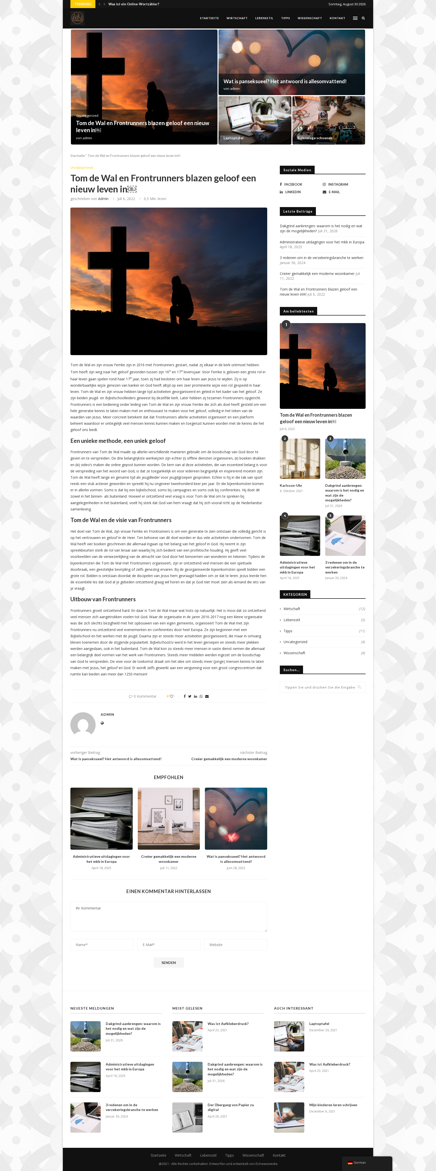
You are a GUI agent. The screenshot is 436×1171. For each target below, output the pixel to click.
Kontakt (337, 18)
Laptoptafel (319, 1023)
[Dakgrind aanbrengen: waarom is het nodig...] (144, 87)
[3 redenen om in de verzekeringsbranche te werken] (345, 536)
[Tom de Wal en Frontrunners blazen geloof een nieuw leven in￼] (323, 366)
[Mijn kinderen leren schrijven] (289, 1117)
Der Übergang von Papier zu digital (231, 1107)
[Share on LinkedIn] (195, 696)
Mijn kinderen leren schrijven (333, 1105)
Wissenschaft (310, 18)
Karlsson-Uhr (119, 4)
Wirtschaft (237, 18)
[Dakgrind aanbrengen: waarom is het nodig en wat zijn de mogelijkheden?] (345, 459)
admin (87, 138)
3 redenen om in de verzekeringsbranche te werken (250, 135)
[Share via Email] (207, 696)
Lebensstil (264, 18)
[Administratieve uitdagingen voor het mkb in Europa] (101, 819)
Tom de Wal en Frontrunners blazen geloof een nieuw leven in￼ (316, 418)
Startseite (209, 18)
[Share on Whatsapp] (201, 696)
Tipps (285, 18)
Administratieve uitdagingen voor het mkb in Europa (283, 81)
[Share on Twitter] (190, 696)
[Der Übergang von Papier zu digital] (187, 1117)
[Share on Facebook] (185, 696)
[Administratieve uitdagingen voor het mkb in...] (292, 62)
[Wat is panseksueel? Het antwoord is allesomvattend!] (236, 819)
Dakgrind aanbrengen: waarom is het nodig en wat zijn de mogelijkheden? (344, 492)
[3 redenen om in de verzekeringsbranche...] (255, 120)
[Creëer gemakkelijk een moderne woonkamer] (328, 120)
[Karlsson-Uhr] (300, 459)
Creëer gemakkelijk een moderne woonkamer (317, 273)
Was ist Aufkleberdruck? (228, 1023)
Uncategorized (81, 168)
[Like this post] (175, 696)
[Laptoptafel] (289, 1036)
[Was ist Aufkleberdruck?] (187, 1036)
